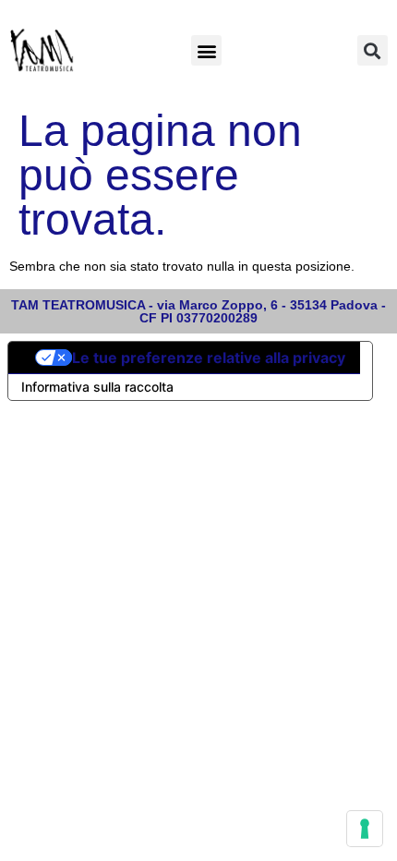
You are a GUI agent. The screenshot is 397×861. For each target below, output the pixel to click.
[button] (206, 50)
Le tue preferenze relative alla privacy (208, 357)
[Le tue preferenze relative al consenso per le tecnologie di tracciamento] (364, 828)
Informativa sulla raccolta (97, 386)
